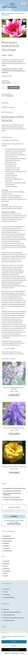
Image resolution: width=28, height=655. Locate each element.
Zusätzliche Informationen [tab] (8, 107)
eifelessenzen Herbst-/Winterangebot (11, 497)
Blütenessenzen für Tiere (8, 538)
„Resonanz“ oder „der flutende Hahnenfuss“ (13, 499)
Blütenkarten (6, 543)
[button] (24, 21)
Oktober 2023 (6, 563)
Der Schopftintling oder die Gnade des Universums (14, 488)
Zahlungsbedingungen (9, 597)
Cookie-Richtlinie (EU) (9, 620)
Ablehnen (14, 645)
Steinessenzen (6, 548)
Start (4, 13)
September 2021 (6, 571)
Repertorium (13, 352)
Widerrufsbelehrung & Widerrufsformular (14, 617)
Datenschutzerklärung (15, 653)
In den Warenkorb (13, 87)
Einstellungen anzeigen (14, 649)
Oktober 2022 (6, 568)
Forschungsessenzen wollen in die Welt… (12, 490)
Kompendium (6, 545)
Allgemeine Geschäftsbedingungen (12, 612)
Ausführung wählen (14, 395)
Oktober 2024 (6, 561)
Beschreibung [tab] (5, 103)
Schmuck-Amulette (7, 550)
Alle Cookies (14, 641)
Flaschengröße (5, 80)
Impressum (22, 653)
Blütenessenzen (10, 13)
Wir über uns (7, 589)
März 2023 (5, 566)
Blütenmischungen (10, 348)
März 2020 (5, 575)
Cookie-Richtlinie (7, 653)
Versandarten (7, 594)
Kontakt (6, 591)
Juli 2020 (5, 573)
